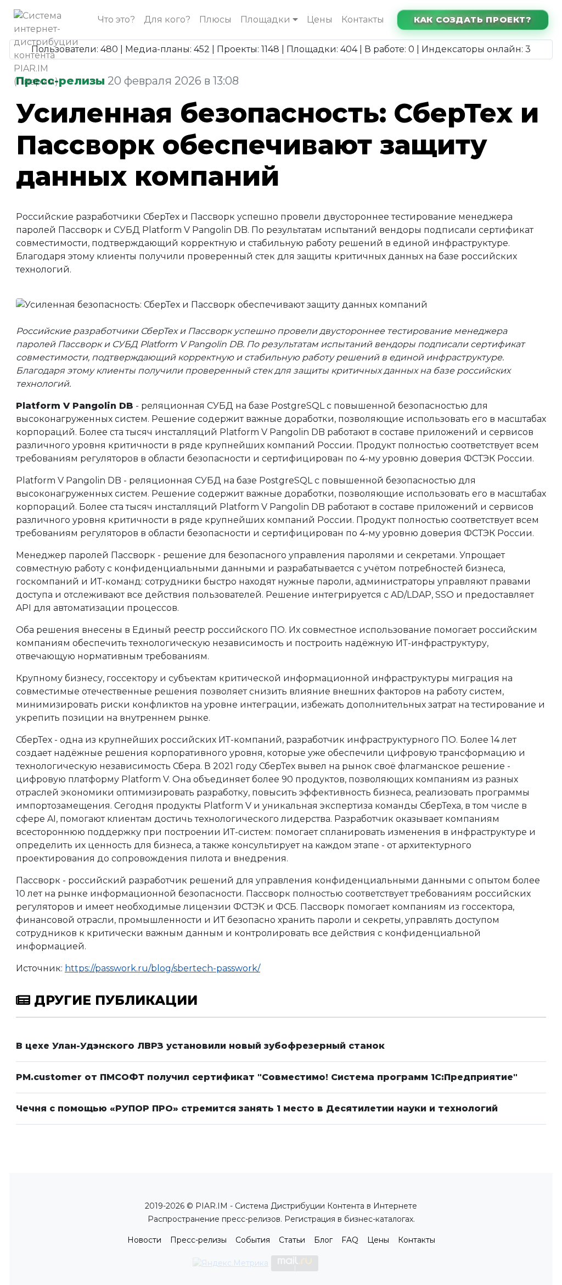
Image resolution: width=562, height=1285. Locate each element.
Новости (144, 1240)
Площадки (266, 19)
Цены (320, 19)
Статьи (292, 1240)
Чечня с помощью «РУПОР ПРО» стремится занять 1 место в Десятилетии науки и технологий (257, 1108)
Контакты (362, 19)
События (252, 1240)
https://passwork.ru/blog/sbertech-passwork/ (162, 968)
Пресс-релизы (198, 1240)
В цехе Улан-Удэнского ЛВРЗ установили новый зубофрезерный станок (200, 1046)
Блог (323, 1240)
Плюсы (215, 19)
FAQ (349, 1240)
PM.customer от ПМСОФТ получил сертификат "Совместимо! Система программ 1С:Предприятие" (267, 1077)
